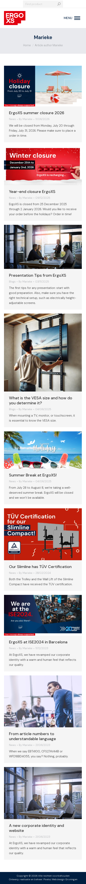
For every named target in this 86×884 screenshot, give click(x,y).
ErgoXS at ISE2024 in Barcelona (38, 642)
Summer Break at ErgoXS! (33, 475)
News (12, 119)
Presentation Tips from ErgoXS (37, 275)
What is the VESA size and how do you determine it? (40, 400)
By (25, 119)
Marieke (43, 37)
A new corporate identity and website (36, 828)
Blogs (12, 281)
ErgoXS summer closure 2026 (36, 112)
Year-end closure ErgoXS (32, 191)
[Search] (59, 4)
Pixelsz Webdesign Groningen (60, 879)
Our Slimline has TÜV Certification (40, 566)
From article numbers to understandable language (32, 736)
